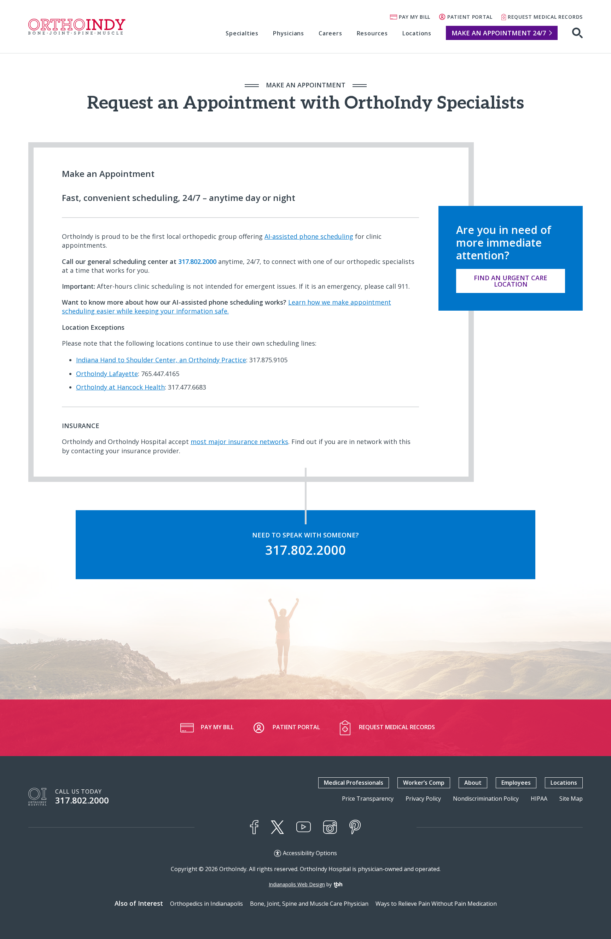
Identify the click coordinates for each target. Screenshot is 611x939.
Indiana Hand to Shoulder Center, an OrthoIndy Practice (161, 360)
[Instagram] (330, 827)
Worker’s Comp (423, 783)
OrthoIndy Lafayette (107, 373)
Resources (372, 33)
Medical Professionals (353, 783)
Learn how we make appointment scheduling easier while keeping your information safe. (226, 306)
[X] (277, 827)
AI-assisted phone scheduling (308, 236)
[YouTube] (303, 827)
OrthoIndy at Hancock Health (120, 387)
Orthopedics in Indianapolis (206, 904)
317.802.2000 (82, 800)
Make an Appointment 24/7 (499, 33)
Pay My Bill (414, 16)
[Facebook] (254, 827)
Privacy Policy (423, 798)
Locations (416, 33)
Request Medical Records (545, 16)
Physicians (288, 33)
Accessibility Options (310, 853)
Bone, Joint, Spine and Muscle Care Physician (309, 904)
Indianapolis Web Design (297, 884)
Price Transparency (368, 798)
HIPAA (539, 798)
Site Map (571, 798)
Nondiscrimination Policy (486, 798)
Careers (330, 33)
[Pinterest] (355, 827)
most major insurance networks (239, 441)
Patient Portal (470, 16)
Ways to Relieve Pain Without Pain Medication (436, 904)
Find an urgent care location (510, 280)
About (473, 783)
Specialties (242, 33)
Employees (516, 783)
